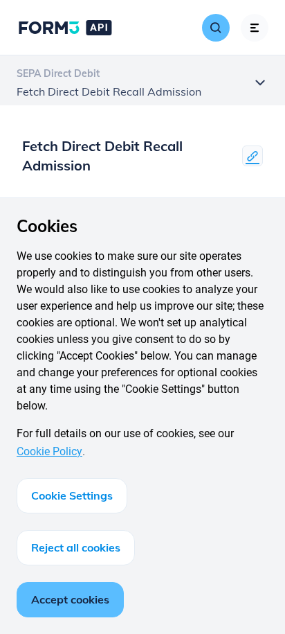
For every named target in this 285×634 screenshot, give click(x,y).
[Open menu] (254, 28)
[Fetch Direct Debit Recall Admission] (252, 156)
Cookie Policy (49, 451)
